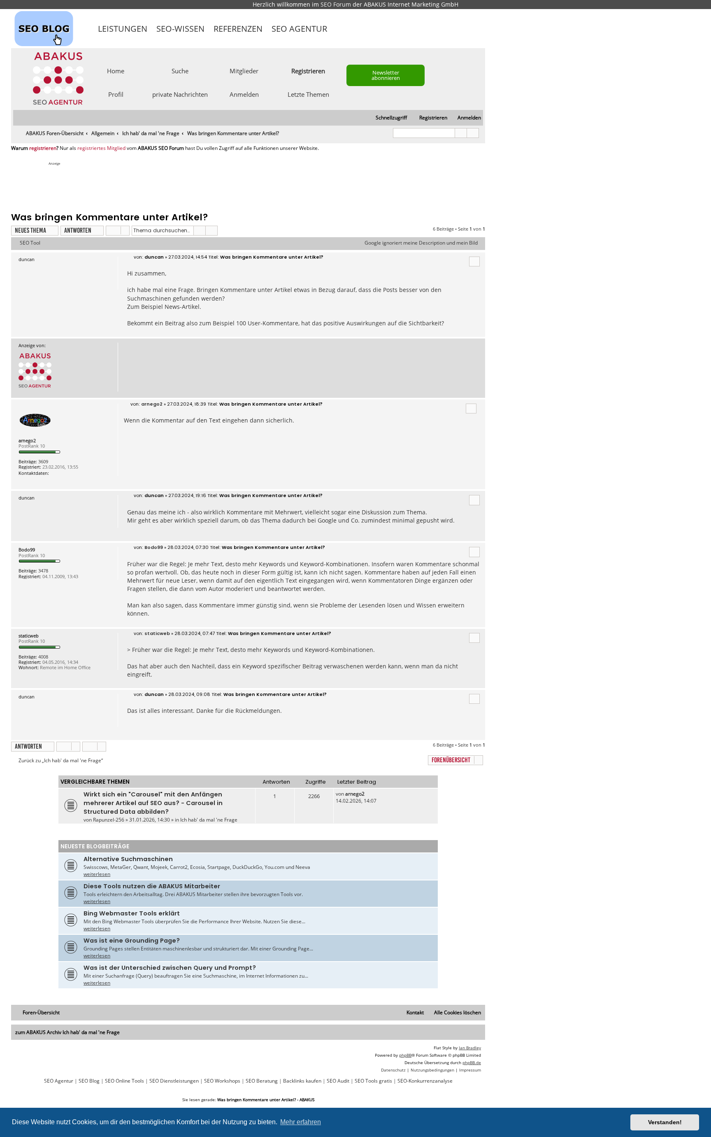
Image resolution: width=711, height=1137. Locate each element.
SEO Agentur (299, 28)
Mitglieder (244, 70)
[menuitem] (465, 118)
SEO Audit (338, 1081)
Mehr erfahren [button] (300, 1121)
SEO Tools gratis (373, 1081)
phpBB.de (471, 1062)
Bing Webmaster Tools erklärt (132, 913)
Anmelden (244, 94)
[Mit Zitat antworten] (474, 261)
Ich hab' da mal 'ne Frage (208, 819)
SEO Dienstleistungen (174, 1081)
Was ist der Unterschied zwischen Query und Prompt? (170, 968)
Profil (115, 94)
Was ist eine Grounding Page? (132, 940)
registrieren (42, 148)
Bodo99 (27, 549)
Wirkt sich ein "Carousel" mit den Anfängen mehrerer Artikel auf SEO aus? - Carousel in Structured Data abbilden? (153, 803)
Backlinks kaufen (302, 1081)
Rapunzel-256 (108, 819)
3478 (43, 570)
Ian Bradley (470, 1048)
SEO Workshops (222, 1081)
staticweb (29, 635)
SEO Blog (89, 1081)
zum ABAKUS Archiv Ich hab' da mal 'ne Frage (67, 1032)
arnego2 (27, 440)
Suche (180, 70)
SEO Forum (336, 4)
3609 (43, 461)
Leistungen (122, 28)
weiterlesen (97, 874)
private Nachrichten (180, 94)
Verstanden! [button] (665, 1122)
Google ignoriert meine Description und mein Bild (421, 243)
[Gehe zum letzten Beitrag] (368, 793)
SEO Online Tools (124, 1081)
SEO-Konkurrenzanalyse (425, 1081)
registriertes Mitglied (101, 148)
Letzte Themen (308, 94)
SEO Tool (30, 243)
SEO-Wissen (180, 28)
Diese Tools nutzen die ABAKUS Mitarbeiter (152, 886)
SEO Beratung (262, 1081)
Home (115, 70)
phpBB (405, 1055)
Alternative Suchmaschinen (128, 859)
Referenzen (238, 28)
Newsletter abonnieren (386, 75)
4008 (43, 656)
